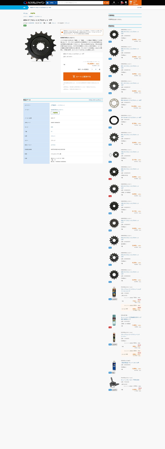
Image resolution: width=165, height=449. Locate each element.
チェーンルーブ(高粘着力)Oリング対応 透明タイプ (131, 318)
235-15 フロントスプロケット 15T (130, 32)
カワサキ (53, 145)
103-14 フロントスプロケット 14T (130, 153)
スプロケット (38, 16)
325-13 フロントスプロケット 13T (130, 273)
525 (41, 23)
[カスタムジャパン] (33, 2)
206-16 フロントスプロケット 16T (130, 170)
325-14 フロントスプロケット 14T (130, 49)
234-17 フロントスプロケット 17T (130, 221)
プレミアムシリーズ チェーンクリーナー (130, 335)
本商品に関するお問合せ (95, 100)
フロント (54, 23)
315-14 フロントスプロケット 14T (130, 255)
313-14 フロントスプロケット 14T (130, 187)
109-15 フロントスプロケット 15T (130, 204)
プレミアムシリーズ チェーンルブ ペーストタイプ (131, 290)
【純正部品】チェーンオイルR (130, 362)
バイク (25, 16)
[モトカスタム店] (24, 7)
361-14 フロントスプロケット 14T (130, 67)
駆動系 (31, 16)
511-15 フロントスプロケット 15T (130, 84)
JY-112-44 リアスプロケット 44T (131, 117)
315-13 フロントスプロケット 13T (130, 238)
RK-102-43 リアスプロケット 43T (131, 100)
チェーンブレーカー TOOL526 (130, 380)
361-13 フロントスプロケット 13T (130, 135)
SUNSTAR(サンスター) (57, 109)
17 (46, 23)
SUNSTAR (31, 23)
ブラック (67, 23)
